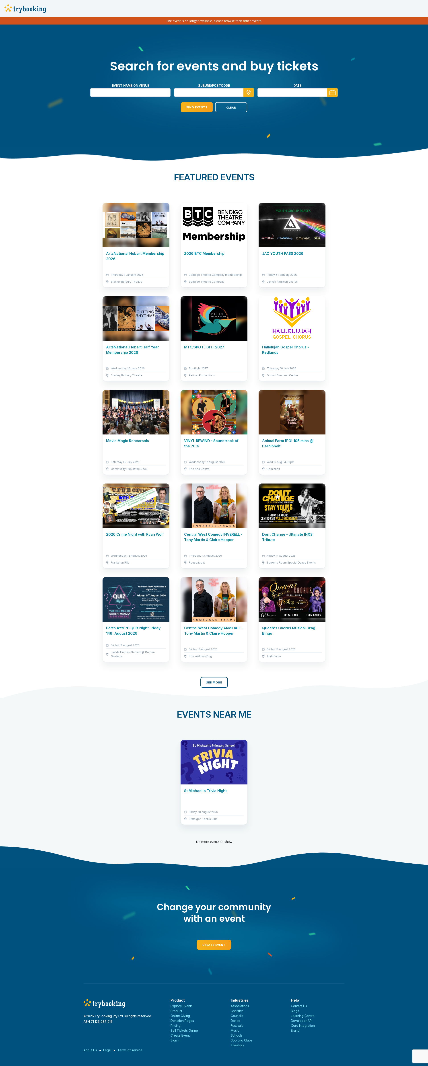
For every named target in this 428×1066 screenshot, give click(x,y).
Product (176, 1011)
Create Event (214, 945)
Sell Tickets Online (184, 1030)
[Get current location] (248, 92)
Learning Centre (303, 1016)
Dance (235, 1021)
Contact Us (299, 1006)
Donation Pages (182, 1021)
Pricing (176, 1025)
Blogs (295, 1011)
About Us (90, 1050)
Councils (237, 1016)
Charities (237, 1011)
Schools (237, 1035)
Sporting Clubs (241, 1040)
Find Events (196, 107)
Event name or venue (130, 85)
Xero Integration (303, 1025)
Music (235, 1030)
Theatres (237, 1045)
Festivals (237, 1025)
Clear (231, 107)
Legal (107, 1050)
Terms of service (129, 1050)
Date (297, 85)
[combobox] (214, 92)
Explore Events (182, 1006)
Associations (240, 1006)
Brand (295, 1030)
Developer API (301, 1021)
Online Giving (180, 1016)
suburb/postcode (214, 85)
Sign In (175, 1040)
